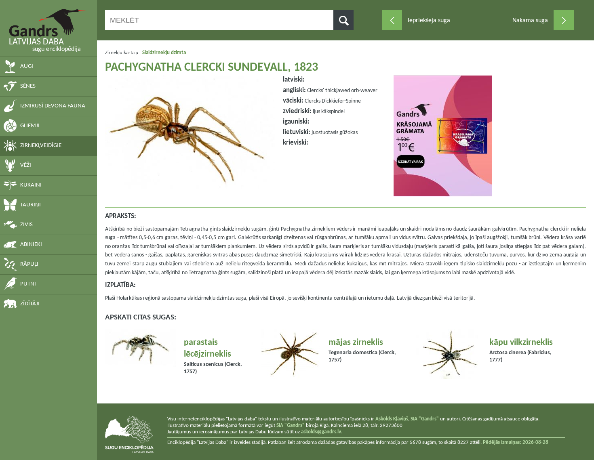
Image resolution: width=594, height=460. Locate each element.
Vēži (25, 165)
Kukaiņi (31, 185)
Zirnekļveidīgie (40, 146)
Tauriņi (30, 205)
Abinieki (31, 245)
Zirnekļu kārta (120, 52)
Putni (28, 284)
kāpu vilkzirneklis (521, 342)
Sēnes (28, 86)
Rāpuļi (29, 264)
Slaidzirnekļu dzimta (164, 52)
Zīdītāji (30, 304)
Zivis (26, 225)
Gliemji (30, 126)
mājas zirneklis (356, 342)
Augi (26, 66)
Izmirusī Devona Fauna (52, 106)
